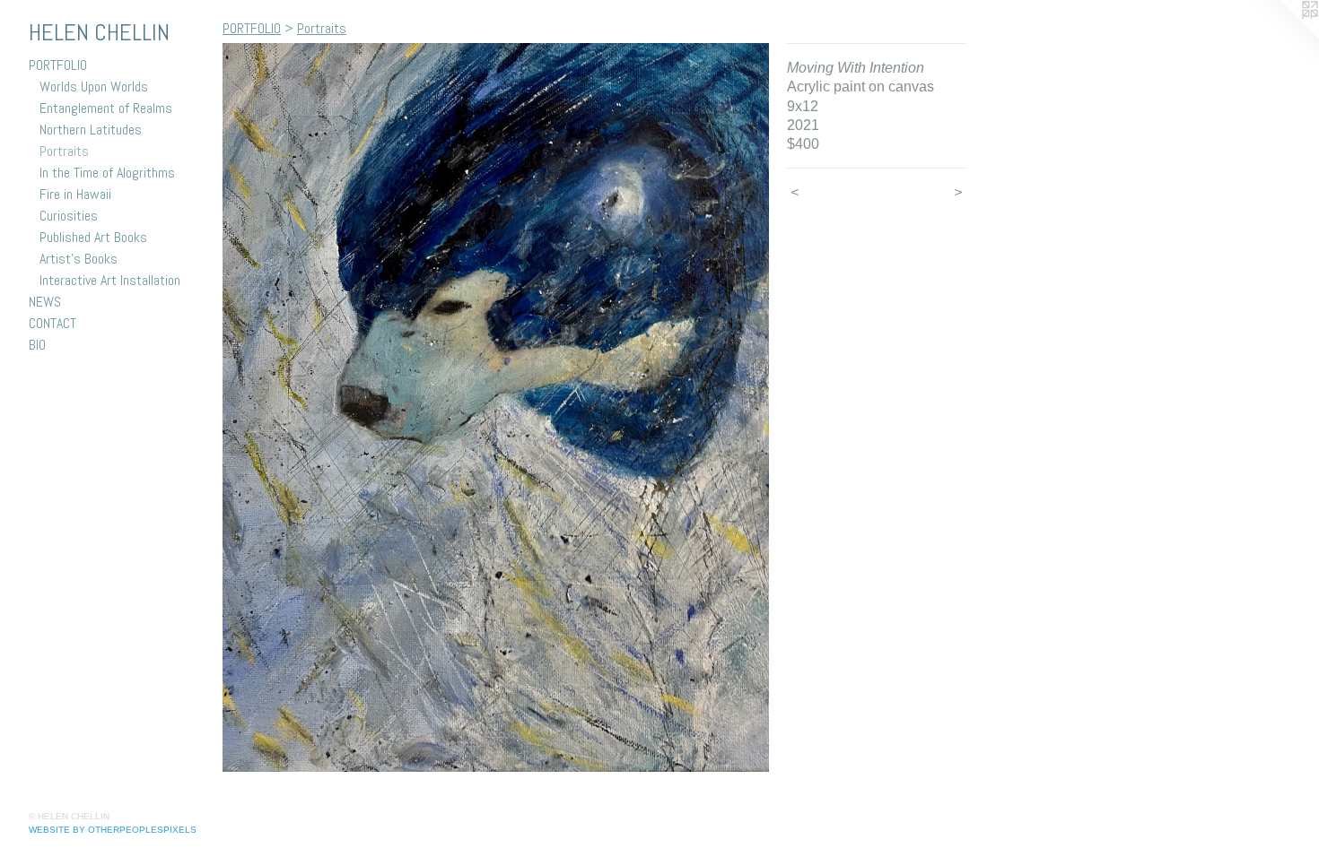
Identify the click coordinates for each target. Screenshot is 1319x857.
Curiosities (68, 215)
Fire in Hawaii (75, 194)
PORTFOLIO (58, 65)
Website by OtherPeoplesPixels (113, 830)
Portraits (64, 151)
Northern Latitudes (90, 129)
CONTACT (52, 323)
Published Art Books (93, 237)
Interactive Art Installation (109, 280)
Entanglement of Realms (105, 108)
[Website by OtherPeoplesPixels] (1283, 36)
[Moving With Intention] (496, 407)
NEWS (45, 301)
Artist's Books (78, 258)
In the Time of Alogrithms (107, 172)
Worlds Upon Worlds (93, 86)
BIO (37, 344)
